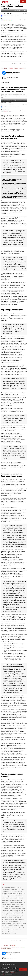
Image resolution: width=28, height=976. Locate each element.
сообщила (7, 402)
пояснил (16, 290)
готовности (15, 808)
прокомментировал (20, 874)
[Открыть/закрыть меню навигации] (16, 2)
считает (22, 457)
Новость (16, 68)
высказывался (17, 462)
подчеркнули (21, 171)
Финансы (11, 68)
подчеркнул (21, 829)
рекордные (13, 795)
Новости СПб (22, 68)
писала (13, 422)
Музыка (9, 948)
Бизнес (5, 68)
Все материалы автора (6, 20)
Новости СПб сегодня (5, 947)
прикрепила (10, 425)
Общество (3, 948)
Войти (23, 1)
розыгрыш (10, 205)
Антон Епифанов (7, 53)
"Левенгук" (20, 24)
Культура (23, 947)
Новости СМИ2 (5, 82)
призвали (6, 270)
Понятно (23, 969)
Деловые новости (15, 947)
